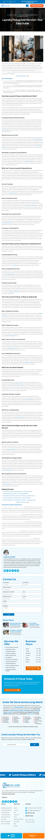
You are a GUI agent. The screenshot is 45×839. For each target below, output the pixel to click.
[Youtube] (10, 570)
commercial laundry (19, 417)
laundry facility (19, 707)
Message (5, 606)
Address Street (7, 587)
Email (24, 596)
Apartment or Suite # (8, 592)
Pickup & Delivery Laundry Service (29, 15)
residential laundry (14, 710)
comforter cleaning (29, 161)
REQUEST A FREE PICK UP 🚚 (22, 76)
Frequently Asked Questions (12, 505)
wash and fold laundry (37, 139)
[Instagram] (7, 570)
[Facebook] (5, 570)
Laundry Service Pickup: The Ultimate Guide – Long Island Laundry (17, 491)
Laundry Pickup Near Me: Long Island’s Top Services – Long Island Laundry (19, 500)
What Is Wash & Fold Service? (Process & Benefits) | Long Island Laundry (19, 495)
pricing (14, 265)
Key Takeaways (7, 78)
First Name (6, 582)
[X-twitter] (12, 570)
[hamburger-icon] (27, 6)
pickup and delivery (6, 130)
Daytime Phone (7, 596)
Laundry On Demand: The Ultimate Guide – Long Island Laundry (17, 497)
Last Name (26, 582)
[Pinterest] (18, 570)
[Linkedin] (15, 570)
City (24, 592)
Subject (5, 601)
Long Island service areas (12, 348)
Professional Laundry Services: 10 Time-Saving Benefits (15, 493)
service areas (7, 484)
